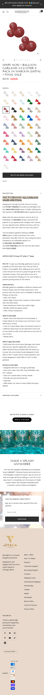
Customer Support (31, 566)
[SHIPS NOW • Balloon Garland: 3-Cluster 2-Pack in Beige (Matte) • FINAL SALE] (37, 108)
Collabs (27, 590)
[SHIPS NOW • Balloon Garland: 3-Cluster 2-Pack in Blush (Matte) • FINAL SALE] (14, 100)
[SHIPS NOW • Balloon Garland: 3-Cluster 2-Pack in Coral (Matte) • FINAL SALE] (37, 116)
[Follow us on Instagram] (14, 633)
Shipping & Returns (11, 395)
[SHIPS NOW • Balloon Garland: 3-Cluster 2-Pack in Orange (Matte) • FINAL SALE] (22, 140)
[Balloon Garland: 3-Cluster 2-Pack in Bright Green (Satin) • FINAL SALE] (22, 116)
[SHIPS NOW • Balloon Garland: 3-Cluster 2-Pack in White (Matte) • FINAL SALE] (37, 91)
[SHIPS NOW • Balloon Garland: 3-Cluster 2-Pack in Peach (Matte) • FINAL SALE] (29, 140)
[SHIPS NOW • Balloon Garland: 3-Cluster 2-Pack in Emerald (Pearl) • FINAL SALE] (37, 148)
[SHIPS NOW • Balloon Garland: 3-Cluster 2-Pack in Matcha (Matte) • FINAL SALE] (29, 132)
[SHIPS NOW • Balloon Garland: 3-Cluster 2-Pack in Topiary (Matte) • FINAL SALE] (37, 140)
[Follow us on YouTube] (9, 638)
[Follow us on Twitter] (9, 633)
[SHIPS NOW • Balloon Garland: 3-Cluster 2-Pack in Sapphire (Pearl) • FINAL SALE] (22, 156)
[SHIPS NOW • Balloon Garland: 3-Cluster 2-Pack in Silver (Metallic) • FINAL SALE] (29, 108)
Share (5, 181)
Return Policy (29, 601)
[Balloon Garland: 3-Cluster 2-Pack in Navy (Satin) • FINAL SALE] (14, 140)
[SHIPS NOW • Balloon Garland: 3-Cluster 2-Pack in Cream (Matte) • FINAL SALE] (6, 100)
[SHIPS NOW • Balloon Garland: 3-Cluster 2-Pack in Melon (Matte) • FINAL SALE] (6, 140)
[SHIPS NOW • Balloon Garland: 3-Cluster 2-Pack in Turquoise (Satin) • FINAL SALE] (6, 148)
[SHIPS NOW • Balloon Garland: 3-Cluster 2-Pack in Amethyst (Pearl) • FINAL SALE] (22, 148)
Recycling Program (31, 570)
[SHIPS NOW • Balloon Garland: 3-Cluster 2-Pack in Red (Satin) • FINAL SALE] (37, 100)
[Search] (8, 12)
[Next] (40, 60)
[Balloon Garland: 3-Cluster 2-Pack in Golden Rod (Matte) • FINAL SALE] (29, 124)
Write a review (22, 419)
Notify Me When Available (22, 175)
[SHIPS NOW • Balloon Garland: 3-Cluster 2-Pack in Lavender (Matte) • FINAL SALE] (14, 132)
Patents (27, 562)
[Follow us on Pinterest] (5, 638)
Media (26, 593)
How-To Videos (29, 558)
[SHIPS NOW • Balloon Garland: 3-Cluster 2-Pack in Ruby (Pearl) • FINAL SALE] (14, 156)
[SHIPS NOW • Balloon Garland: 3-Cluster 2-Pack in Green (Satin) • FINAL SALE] (29, 100)
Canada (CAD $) (9, 651)
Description (8, 193)
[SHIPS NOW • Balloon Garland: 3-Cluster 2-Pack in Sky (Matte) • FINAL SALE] (22, 100)
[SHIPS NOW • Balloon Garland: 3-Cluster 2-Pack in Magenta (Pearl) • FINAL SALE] (6, 156)
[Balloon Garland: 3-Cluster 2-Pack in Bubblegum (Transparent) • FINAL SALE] (6, 116)
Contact (27, 574)
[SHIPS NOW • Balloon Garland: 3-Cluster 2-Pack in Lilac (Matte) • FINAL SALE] (22, 132)
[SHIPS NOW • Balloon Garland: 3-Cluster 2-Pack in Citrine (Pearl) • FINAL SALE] (29, 148)
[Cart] (40, 12)
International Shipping (32, 582)
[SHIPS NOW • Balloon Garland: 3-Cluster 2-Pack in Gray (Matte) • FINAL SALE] (37, 124)
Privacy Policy (29, 609)
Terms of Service (30, 605)
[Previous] (3, 60)
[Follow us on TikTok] (14, 638)
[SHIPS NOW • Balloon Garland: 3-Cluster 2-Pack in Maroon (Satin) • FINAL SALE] (6, 108)
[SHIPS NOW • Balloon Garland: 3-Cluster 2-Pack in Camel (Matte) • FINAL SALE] (37, 156)
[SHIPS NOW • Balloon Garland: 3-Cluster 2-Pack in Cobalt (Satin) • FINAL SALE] (29, 116)
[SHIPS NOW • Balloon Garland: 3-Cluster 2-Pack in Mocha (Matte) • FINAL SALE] (37, 132)
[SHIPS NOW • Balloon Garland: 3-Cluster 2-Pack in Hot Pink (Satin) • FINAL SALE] (6, 132)
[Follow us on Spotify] (5, 642)
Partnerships (28, 586)
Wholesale (28, 597)
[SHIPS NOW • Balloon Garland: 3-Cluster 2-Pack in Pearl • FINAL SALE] (6, 91)
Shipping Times (29, 578)
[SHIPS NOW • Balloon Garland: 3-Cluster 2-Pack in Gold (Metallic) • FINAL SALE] (22, 108)
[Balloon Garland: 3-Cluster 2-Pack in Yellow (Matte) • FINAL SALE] (14, 148)
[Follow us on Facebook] (5, 633)
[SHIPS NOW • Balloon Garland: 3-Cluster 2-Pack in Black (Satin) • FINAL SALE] (14, 108)
